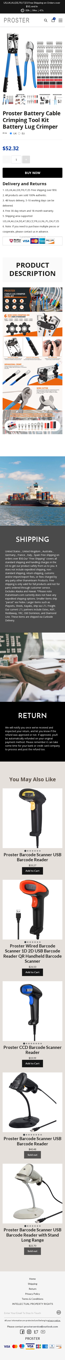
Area (5, 133)
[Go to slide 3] (30, 851)
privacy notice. (53, 1320)
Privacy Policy (32, 1293)
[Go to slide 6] (37, 851)
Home (32, 1278)
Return (32, 1288)
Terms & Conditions (32, 1298)
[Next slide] (57, 99)
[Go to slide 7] (40, 851)
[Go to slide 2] (27, 851)
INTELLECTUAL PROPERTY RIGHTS (32, 1303)
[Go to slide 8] (41, 1043)
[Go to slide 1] (25, 851)
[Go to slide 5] (35, 851)
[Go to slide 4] (32, 851)
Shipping (32, 1283)
